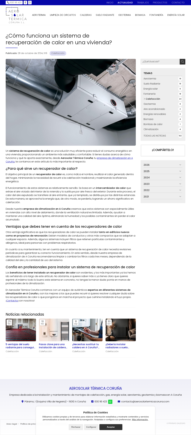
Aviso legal (11, 424)
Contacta (12, 300)
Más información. (140, 419)
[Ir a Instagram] (30, 2)
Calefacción (57, 53)
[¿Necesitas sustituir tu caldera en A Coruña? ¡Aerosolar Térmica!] (87, 330)
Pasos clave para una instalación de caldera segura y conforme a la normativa (52, 346)
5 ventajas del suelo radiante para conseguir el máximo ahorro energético (20, 346)
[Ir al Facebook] (25, 2)
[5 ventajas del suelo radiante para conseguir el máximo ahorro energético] (21, 330)
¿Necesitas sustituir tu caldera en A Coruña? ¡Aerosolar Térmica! (85, 346)
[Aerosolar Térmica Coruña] (16, 15)
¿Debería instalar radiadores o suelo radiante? (116, 346)
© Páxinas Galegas (176, 423)
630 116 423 (101, 401)
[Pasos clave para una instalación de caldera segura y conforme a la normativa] (54, 330)
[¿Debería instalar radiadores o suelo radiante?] (120, 330)
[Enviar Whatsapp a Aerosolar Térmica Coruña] (110, 402)
